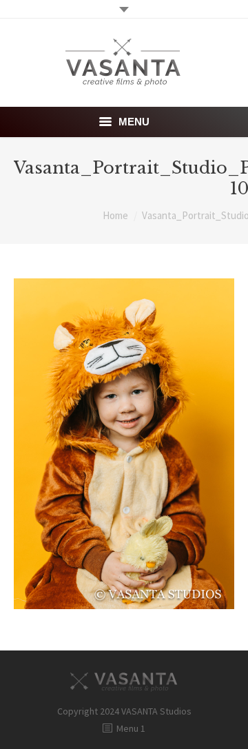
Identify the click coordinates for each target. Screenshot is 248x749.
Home (115, 215)
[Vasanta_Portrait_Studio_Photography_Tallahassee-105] (124, 443)
